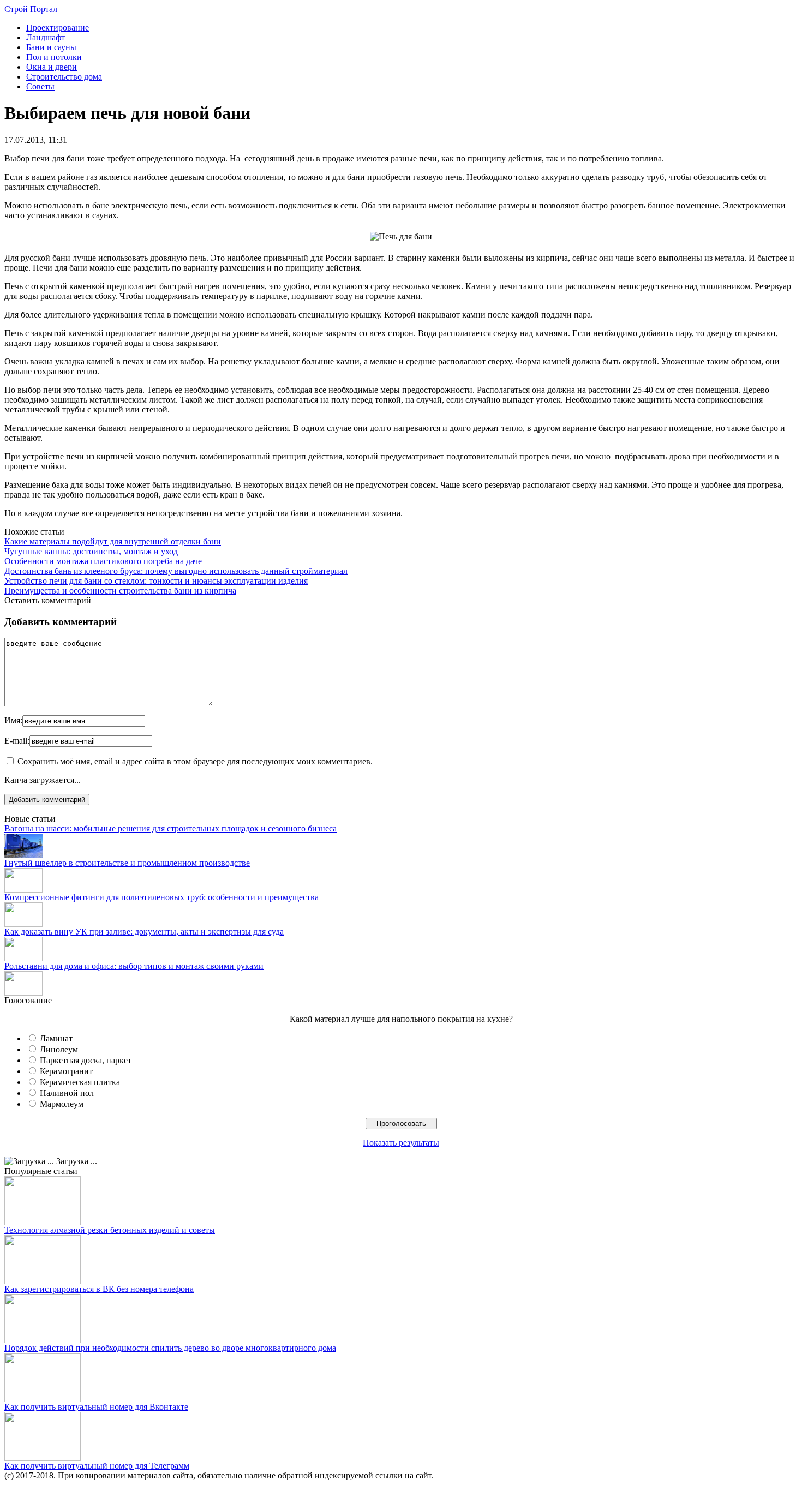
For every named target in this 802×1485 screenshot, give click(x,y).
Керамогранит (66, 1071)
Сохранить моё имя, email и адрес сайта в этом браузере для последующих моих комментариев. (195, 761)
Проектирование (57, 27)
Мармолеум (61, 1104)
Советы (40, 86)
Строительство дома (64, 76)
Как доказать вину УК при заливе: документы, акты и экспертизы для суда (144, 931)
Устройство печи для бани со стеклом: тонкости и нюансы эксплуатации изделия (156, 580)
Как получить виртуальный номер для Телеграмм (96, 1465)
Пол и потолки (54, 57)
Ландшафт (45, 37)
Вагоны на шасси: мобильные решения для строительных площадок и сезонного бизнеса (170, 828)
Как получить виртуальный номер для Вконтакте (96, 1406)
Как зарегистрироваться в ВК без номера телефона (99, 1289)
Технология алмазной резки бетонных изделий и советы (109, 1230)
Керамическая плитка (80, 1082)
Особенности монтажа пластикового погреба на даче (103, 561)
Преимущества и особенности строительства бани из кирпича (120, 590)
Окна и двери (51, 66)
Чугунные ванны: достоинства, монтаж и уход (91, 551)
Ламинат (56, 1038)
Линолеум (59, 1049)
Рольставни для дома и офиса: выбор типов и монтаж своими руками (134, 966)
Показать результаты (401, 1142)
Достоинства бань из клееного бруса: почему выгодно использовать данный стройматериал (176, 571)
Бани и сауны (51, 47)
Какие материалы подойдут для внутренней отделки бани (112, 541)
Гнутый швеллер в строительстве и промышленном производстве (127, 862)
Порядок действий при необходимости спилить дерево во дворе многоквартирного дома (170, 1347)
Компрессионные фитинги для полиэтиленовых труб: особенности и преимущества (161, 897)
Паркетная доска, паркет (85, 1060)
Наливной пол (67, 1093)
